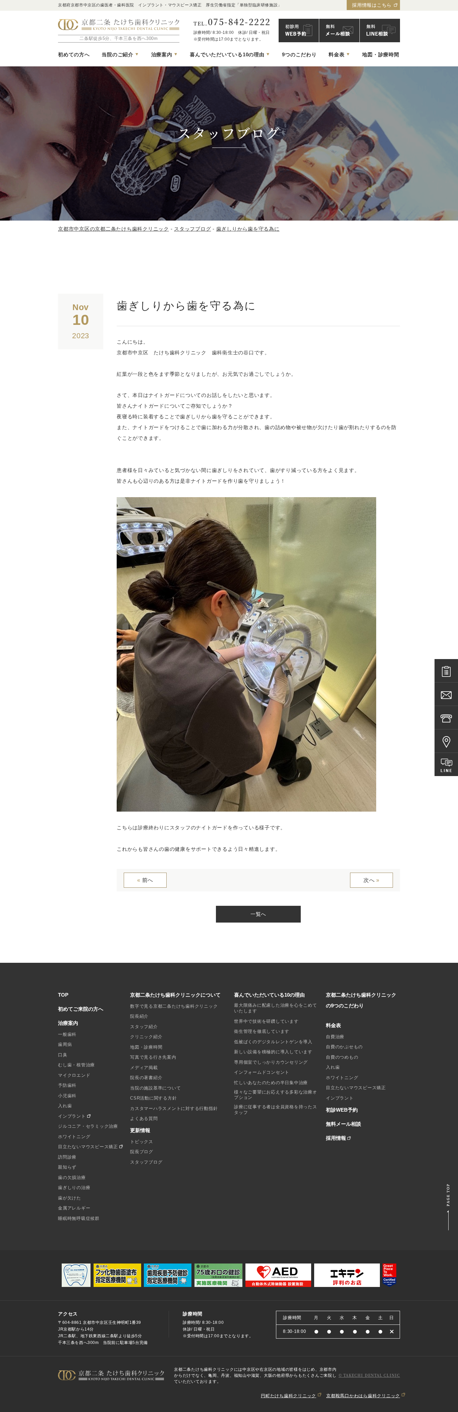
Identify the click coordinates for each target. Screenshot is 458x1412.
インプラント (72, 1116)
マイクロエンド (74, 1075)
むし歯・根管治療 (76, 1064)
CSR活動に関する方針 (153, 1098)
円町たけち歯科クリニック (288, 1395)
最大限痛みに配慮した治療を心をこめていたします (275, 1008)
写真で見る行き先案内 (153, 1057)
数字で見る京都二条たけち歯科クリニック (174, 1006)
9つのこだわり (299, 54)
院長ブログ (141, 1151)
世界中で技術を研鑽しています (266, 1021)
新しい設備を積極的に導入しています (273, 1051)
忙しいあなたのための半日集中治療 (271, 1082)
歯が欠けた (69, 1197)
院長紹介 (139, 1016)
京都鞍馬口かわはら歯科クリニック (363, 1395)
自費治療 (335, 1036)
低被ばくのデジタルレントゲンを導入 (273, 1041)
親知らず (67, 1167)
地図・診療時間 (380, 54)
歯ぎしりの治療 (74, 1187)
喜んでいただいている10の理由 (269, 995)
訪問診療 (67, 1157)
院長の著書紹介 (146, 1077)
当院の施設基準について (155, 1088)
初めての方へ (74, 54)
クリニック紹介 (146, 1036)
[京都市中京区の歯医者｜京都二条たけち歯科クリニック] (118, 25)
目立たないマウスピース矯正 (88, 1146)
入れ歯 (65, 1105)
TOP (63, 995)
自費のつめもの (342, 1057)
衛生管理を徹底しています (261, 1031)
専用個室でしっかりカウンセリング (271, 1062)
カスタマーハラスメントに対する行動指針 (174, 1108)
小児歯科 (67, 1095)
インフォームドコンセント (261, 1072)
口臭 (62, 1054)
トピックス (141, 1141)
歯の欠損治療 (72, 1177)
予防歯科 (67, 1085)
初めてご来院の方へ (80, 1009)
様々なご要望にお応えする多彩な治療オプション (275, 1095)
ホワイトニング (74, 1136)
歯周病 (65, 1044)
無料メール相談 (343, 1124)
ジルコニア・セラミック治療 (88, 1126)
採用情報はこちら (372, 5)
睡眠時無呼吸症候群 (79, 1218)
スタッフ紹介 (144, 1026)
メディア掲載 (144, 1067)
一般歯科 (67, 1034)
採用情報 (336, 1138)
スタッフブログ (146, 1162)
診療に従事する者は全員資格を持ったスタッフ (275, 1109)
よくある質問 (144, 1118)
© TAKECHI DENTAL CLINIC (369, 1375)
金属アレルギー (74, 1208)
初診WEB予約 (342, 1110)
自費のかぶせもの (344, 1046)
